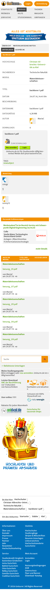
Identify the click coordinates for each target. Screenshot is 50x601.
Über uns (6, 530)
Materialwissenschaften (24, 46)
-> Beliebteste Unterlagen (13, 366)
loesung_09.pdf (10, 339)
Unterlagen (7, 50)
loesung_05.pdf (10, 304)
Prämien (5, 13)
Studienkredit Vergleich (12, 558)
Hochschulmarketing (11, 548)
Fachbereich (8, 72)
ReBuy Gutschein (9, 571)
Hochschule (8, 62)
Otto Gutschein (9, 568)
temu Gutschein (9, 563)
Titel (4, 89)
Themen (38, 9)
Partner (5, 541)
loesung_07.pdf (10, 286)
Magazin (38, 13)
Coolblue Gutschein (11, 576)
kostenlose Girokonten (12, 561)
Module (22, 9)
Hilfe (20, 13)
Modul (5, 77)
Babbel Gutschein (10, 566)
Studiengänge (31, 533)
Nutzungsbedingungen (35, 565)
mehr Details (41, 249)
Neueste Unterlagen (34, 538)
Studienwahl (25, 17)
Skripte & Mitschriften (35, 535)
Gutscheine (30, 546)
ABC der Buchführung (11, 382)
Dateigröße (8, 113)
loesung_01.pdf (10, 269)
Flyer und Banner (32, 573)
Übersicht (6, 46)
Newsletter (7, 546)
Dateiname (7, 108)
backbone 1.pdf (35, 509)
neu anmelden (26, 373)
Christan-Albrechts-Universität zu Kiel (38, 65)
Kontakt (5, 533)
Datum (5, 96)
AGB (27, 568)
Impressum (7, 535)
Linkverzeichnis (32, 541)
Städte (35, 516)
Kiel (43, 516)
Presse (5, 538)
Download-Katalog (33, 575)
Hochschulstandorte (34, 543)
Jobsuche (6, 17)
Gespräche (20, 50)
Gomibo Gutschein (10, 573)
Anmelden (30, 558)
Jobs (4, 543)
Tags (5, 161)
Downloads (8, 127)
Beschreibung (9, 101)
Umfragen (39, 17)
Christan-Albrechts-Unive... (16, 502)
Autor (5, 118)
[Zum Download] (15, 276)
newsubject (8, 163)
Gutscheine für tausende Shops (34, 410)
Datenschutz (31, 570)
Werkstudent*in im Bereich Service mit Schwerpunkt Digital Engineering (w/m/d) (25, 226)
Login (28, 4)
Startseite (6, 9)
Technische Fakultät (12, 506)
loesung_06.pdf (10, 322)
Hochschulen (20, 499)
